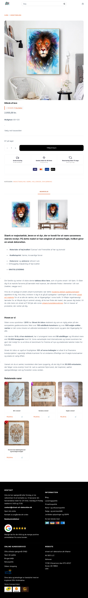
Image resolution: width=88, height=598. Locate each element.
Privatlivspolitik (51, 504)
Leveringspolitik (51, 501)
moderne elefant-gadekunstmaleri (65, 292)
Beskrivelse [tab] (44, 191)
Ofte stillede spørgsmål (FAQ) (15, 552)
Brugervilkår (9, 558)
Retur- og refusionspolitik (55, 508)
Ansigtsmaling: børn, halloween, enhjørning (32, 181)
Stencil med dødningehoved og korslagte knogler (16, 450)
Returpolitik (8, 562)
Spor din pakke (10, 555)
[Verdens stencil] (43, 394)
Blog (47, 497)
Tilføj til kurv (51, 148)
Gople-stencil (70, 411)
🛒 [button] (22, 417)
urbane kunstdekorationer (52, 303)
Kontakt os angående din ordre (16, 515)
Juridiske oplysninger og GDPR (57, 514)
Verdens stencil (43, 411)
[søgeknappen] (64, 4)
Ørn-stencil (16, 411)
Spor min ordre (10, 511)
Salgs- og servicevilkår (54, 511)
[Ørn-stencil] (16, 394)
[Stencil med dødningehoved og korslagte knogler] (16, 433)
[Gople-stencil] (70, 394)
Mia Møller (18, 108)
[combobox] (42, 4)
